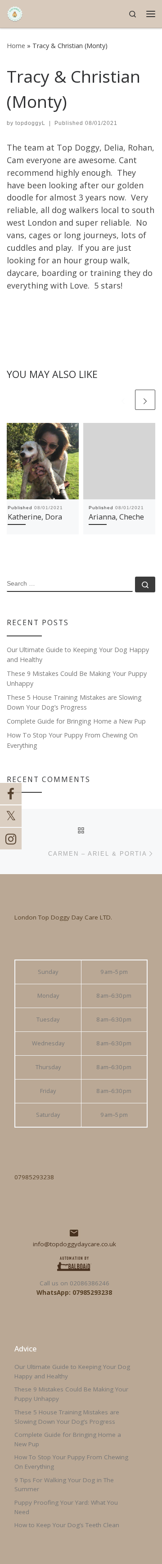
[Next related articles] (145, 400)
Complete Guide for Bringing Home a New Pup (76, 721)
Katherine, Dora (35, 517)
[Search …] (145, 584)
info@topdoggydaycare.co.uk (74, 1244)
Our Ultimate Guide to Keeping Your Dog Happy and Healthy (78, 654)
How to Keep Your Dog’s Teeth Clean (66, 1525)
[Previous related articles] (123, 400)
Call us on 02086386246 (74, 1283)
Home (16, 45)
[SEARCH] (70, 584)
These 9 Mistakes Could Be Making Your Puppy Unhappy (77, 678)
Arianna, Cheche (116, 517)
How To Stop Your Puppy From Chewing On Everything (72, 740)
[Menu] (151, 14)
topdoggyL (30, 123)
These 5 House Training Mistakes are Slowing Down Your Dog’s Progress (74, 702)
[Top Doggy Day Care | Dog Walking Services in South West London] (15, 13)
